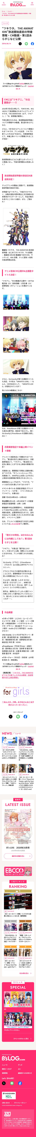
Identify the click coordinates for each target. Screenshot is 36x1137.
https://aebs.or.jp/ (24, 1126)
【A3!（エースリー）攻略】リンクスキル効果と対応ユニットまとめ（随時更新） (17, 915)
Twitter (21, 83)
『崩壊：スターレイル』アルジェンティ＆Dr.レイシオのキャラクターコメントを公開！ (25, 938)
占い (19, 1069)
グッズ (20, 1065)
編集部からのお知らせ (25, 1073)
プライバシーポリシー (20, 1103)
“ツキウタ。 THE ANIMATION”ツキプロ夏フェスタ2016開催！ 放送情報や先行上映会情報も (17, 675)
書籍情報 (4, 1073)
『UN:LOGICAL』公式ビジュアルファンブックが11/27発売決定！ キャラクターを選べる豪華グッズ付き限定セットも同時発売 (26, 755)
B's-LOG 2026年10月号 (18, 847)
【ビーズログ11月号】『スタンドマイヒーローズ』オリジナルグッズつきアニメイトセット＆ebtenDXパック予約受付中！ (9, 754)
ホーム (3, 11)
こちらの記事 (15, 524)
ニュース (10, 11)
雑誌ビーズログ (7, 1069)
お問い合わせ (6, 1103)
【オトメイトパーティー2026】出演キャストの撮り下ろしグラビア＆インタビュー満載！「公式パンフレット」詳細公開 (9, 781)
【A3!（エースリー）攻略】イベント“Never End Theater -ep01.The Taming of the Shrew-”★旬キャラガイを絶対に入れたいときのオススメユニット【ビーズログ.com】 (26, 783)
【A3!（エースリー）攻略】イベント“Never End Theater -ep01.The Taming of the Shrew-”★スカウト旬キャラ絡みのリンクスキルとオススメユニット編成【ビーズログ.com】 (10, 964)
